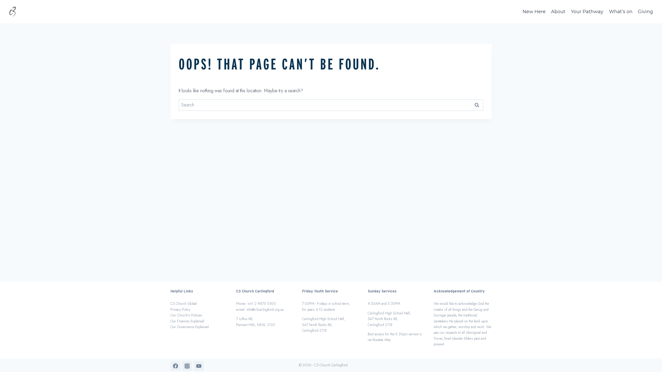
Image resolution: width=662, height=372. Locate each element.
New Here (534, 11)
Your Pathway (587, 11)
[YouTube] (199, 366)
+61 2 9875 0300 (261, 303)
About (558, 11)
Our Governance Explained (189, 326)
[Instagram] (187, 366)
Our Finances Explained (187, 321)
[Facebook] (175, 366)
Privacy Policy (180, 309)
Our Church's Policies (186, 315)
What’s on (621, 11)
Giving (645, 11)
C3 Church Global (183, 303)
